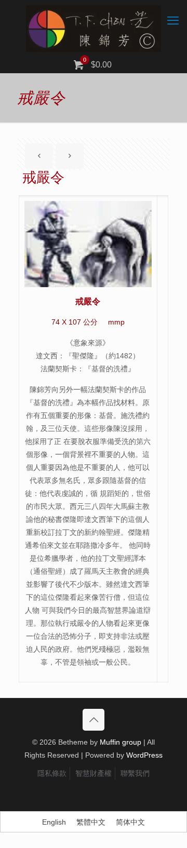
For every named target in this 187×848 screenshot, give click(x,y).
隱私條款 (51, 773)
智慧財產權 (93, 773)
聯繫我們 (135, 773)
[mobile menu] (173, 21)
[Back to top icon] (93, 720)
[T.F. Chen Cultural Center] (93, 28)
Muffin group (120, 742)
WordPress (144, 755)
